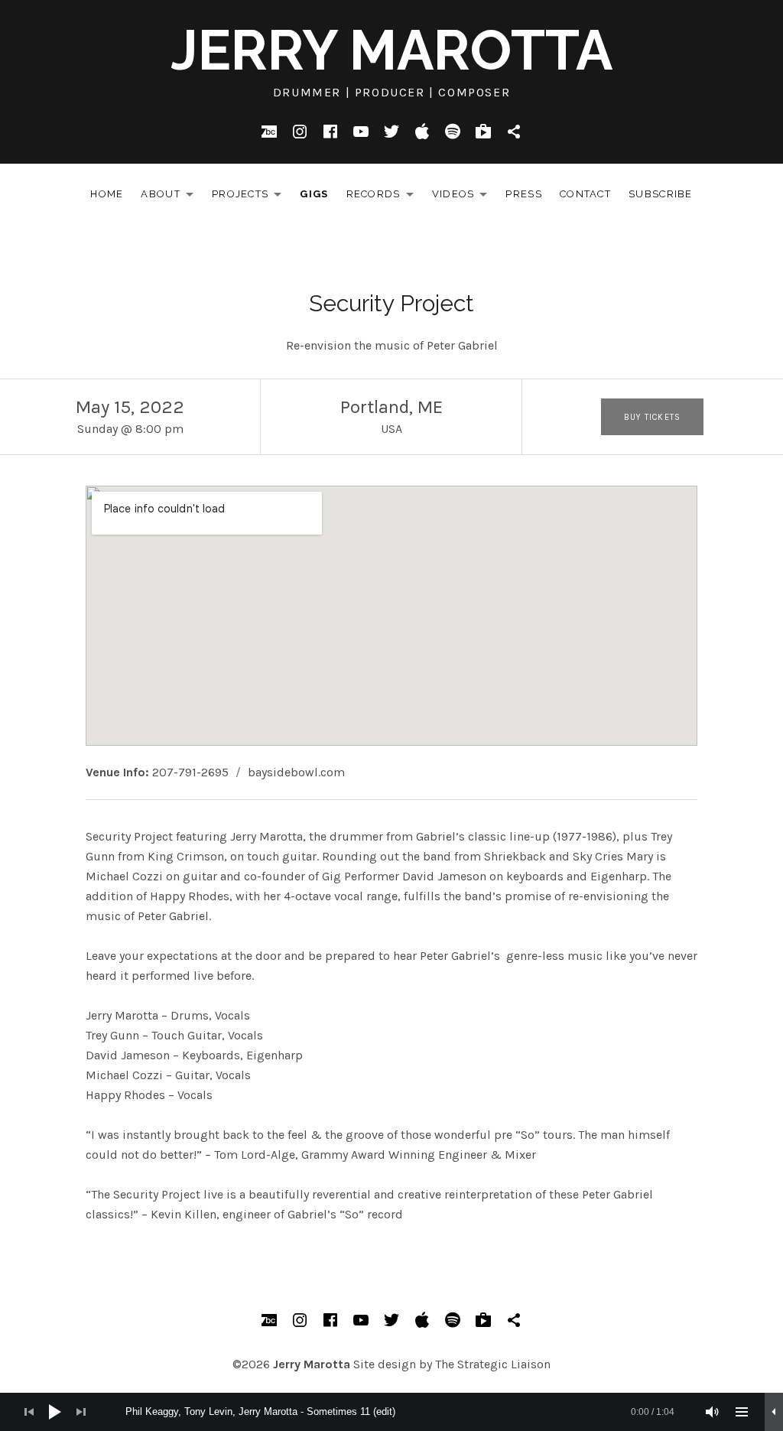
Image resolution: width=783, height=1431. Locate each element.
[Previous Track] (29, 1412)
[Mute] (712, 1412)
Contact (585, 194)
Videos (464, 197)
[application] (391, 1412)
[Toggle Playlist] (741, 1412)
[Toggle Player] (774, 1412)
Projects (251, 197)
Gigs (314, 194)
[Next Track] (81, 1412)
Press (523, 194)
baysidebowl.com (296, 772)
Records (384, 197)
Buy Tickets (652, 417)
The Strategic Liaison (493, 1364)
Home (106, 194)
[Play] (55, 1412)
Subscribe (661, 194)
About (171, 197)
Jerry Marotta (391, 50)
